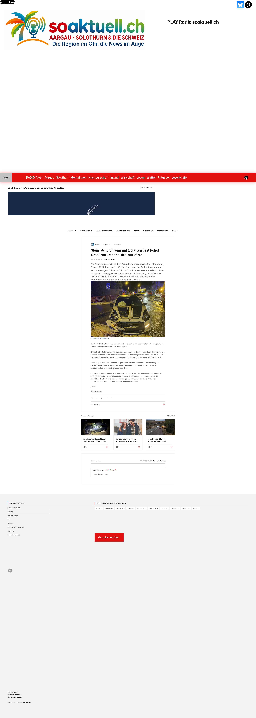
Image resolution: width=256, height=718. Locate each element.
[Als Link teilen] (107, 398)
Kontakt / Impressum (14, 507)
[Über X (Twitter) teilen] (97, 398)
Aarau (131, 508)
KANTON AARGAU (86, 231)
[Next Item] (243, 203)
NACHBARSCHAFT (123, 231)
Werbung (10, 523)
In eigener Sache (13, 515)
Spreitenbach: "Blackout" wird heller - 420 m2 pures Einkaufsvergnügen (126, 440)
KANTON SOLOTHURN (104, 231)
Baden (165, 508)
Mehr (174, 231)
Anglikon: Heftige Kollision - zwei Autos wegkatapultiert (95, 440)
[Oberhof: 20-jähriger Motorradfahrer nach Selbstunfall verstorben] (160, 427)
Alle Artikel (72, 231)
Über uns (10, 511)
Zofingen (109, 508)
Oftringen (175, 508)
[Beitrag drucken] (111, 398)
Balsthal (186, 508)
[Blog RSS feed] (10, 571)
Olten (99, 508)
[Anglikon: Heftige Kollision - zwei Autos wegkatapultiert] (95, 427)
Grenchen (142, 508)
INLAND (136, 231)
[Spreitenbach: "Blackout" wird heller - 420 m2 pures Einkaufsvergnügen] (128, 427)
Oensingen (154, 508)
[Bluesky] (240, 4)
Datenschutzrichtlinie (14, 535)
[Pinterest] (248, 4)
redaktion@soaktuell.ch (22, 702)
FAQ (9, 519)
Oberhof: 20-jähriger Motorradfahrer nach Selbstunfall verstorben (158, 440)
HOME (6, 177)
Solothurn (120, 508)
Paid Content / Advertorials (16, 527)
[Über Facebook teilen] (92, 398)
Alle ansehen (171, 415)
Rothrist (196, 508)
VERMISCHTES (162, 231)
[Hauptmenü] (246, 178)
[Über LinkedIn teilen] (102, 398)
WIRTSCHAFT (148, 231)
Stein (94, 386)
